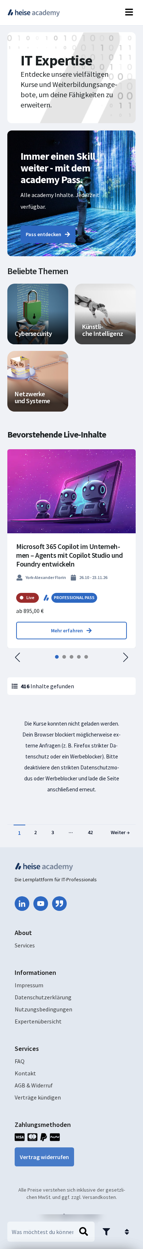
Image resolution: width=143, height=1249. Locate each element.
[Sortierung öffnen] (127, 1232)
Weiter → (120, 832)
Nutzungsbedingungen (43, 1009)
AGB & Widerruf (34, 1085)
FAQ (20, 1061)
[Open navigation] (129, 12)
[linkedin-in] (22, 903)
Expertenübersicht (38, 1021)
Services (25, 945)
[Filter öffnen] (106, 1232)
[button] (18, 657)
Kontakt (25, 1073)
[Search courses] (83, 1232)
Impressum (29, 985)
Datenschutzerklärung (43, 997)
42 (90, 832)
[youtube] (40, 903)
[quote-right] (59, 903)
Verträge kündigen (38, 1097)
